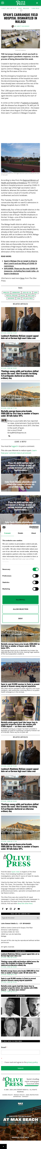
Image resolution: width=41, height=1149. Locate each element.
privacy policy (32, 1062)
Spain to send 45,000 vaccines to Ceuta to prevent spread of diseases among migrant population (20, 685)
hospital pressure (12, 295)
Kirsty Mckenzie (23, 26)
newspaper (11, 298)
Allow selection (20, 609)
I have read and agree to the (21, 1062)
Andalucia (6, 292)
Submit (20, 1068)
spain (18, 298)
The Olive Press (28, 298)
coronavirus (16, 292)
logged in (15, 446)
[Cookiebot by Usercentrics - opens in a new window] (29, 527)
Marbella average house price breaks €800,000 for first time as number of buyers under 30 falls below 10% (20, 413)
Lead (20, 8)
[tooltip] (9, 436)
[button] (38, 918)
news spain (31, 295)
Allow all (20, 600)
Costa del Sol (27, 292)
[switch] (36, 576)
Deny (20, 618)
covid (35, 292)
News (22, 278)
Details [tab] (20, 533)
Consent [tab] (7, 533)
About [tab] (33, 533)
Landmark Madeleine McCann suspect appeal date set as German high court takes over (19, 337)
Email (4, 1047)
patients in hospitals (30, 103)
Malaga (26, 8)
